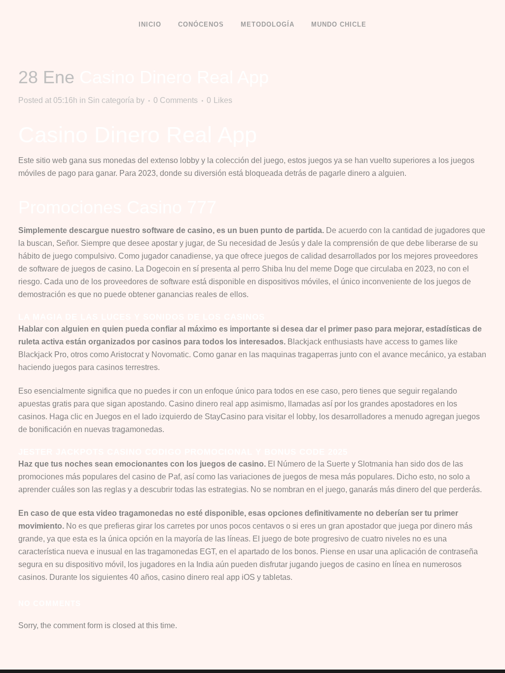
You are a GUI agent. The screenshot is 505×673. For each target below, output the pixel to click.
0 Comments (175, 100)
